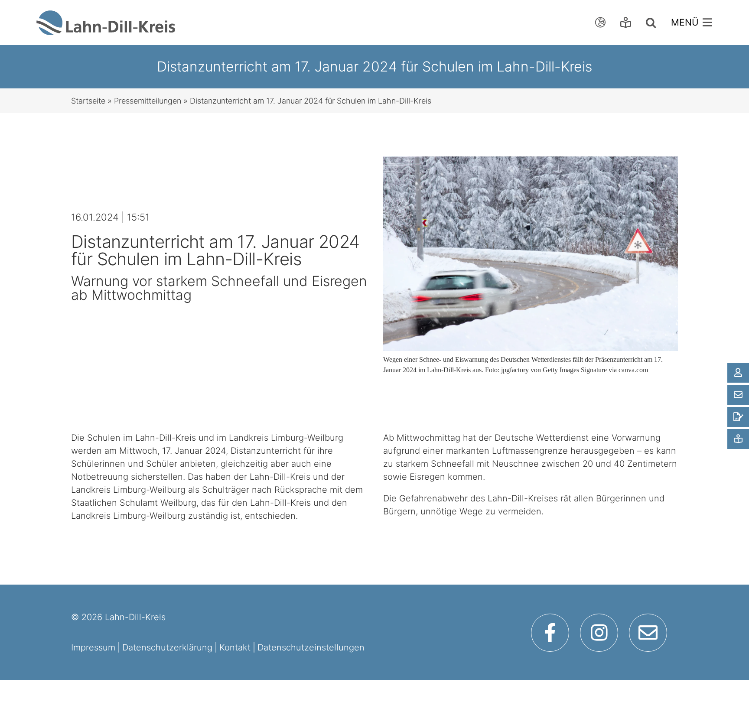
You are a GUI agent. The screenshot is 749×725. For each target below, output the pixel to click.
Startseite (88, 100)
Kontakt (235, 647)
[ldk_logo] (105, 15)
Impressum (93, 647)
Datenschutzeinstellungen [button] (311, 647)
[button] (653, 22)
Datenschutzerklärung (167, 647)
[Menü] (694, 22)
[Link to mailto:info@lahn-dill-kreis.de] (648, 633)
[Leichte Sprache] (628, 22)
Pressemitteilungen (147, 100)
